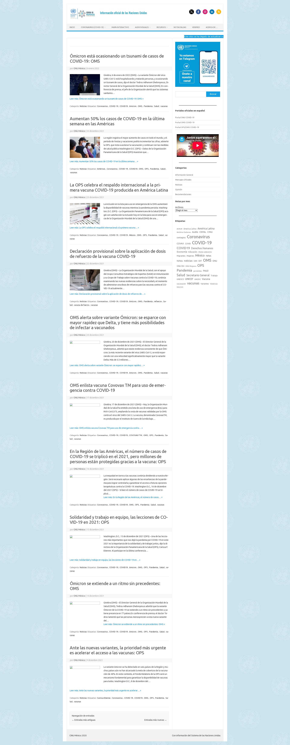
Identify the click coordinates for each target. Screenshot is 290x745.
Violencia (214, 284)
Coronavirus (102, 106)
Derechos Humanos (202, 248)
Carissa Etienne (103, 698)
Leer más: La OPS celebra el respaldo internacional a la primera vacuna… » (104, 227)
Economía (182, 251)
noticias (188, 260)
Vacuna (206, 279)
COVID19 (124, 106)
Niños (180, 261)
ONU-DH (180, 266)
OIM (195, 261)
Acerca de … (212, 27)
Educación (192, 252)
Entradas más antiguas (83, 720)
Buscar (213, 94)
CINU (210, 232)
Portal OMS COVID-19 (184, 122)
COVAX (180, 243)
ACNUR (179, 229)
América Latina (206, 228)
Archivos (179, 207)
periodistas (197, 271)
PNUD (205, 271)
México (132, 235)
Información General (184, 175)
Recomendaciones (183, 194)
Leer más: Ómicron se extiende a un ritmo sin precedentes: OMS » (134, 624)
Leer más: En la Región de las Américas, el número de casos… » (133, 497)
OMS (140, 106)
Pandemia (148, 106)
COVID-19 (113, 106)
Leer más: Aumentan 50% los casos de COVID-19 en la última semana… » (104, 161)
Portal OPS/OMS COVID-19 (187, 127)
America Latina (190, 229)
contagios (181, 237)
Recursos (161, 27)
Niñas (208, 256)
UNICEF (189, 279)
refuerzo (158, 301)
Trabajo (214, 275)
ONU (215, 261)
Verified (196, 27)
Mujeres (190, 256)
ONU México (79, 68)
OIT (200, 261)
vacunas (164, 106)
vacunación (181, 284)
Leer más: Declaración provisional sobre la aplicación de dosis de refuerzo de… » (107, 294)
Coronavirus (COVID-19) (92, 27)
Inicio (72, 27)
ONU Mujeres (190, 266)
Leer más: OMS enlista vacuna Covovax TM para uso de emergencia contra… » (106, 428)
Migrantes (181, 256)
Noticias (83, 106)
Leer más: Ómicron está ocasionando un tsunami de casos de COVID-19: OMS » (106, 99)
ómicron (132, 106)
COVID (188, 243)
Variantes (205, 284)
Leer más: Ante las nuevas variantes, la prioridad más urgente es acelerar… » (105, 690)
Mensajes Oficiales (183, 180)
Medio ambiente (205, 252)
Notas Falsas (180, 27)
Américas (101, 169)
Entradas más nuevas (155, 720)
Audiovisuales (142, 27)
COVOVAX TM (135, 435)
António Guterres (184, 232)
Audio (195, 232)
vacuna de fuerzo (81, 305)
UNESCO (180, 279)
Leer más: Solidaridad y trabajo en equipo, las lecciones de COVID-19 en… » (105, 560)
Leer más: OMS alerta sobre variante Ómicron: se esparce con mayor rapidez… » (107, 365)
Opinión (178, 189)
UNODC (197, 279)
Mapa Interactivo (120, 27)
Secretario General (197, 275)
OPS (147, 169)
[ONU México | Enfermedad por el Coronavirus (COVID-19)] (109, 19)
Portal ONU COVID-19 (184, 117)
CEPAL (202, 232)
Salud (156, 106)
